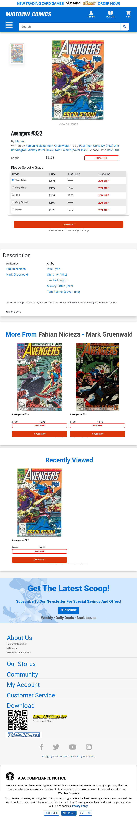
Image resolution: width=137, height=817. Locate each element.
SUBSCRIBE (68, 610)
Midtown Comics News (19, 652)
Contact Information (17, 644)
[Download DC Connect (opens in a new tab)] (69, 735)
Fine (17, 194)
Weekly (47, 618)
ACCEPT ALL (69, 813)
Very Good (21, 202)
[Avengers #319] (39, 377)
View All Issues (68, 124)
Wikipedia (12, 648)
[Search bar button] (124, 27)
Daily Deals (65, 618)
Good (18, 209)
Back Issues (86, 618)
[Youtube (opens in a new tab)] (73, 748)
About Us (19, 637)
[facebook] (41, 748)
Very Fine (20, 187)
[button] (91, 15)
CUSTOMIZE (51, 813)
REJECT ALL (86, 813)
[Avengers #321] (97, 377)
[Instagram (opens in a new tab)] (89, 748)
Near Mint (21, 180)
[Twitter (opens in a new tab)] (56, 748)
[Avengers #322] (39, 502)
